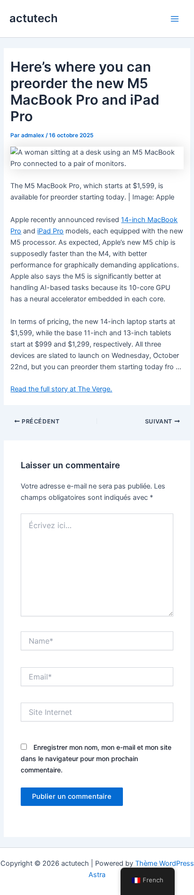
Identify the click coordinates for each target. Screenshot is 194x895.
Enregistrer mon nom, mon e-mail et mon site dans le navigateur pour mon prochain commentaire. (96, 758)
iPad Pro (50, 231)
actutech (33, 18)
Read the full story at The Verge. (61, 389)
